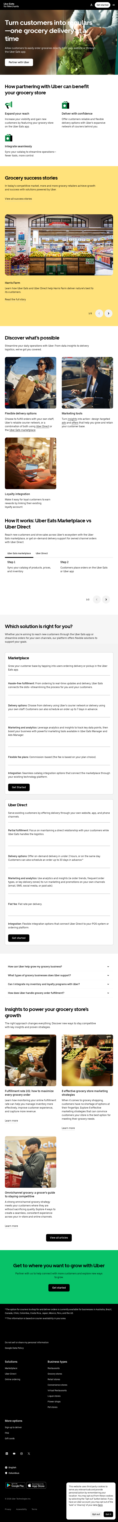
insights (72, 418)
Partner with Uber (19, 62)
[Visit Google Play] (15, 1485)
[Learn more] (30, 1060)
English (12, 1467)
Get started (102, 5)
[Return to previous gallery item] (99, 313)
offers (75, 422)
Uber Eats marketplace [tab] (19, 553)
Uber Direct (42, 426)
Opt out (96, 1514)
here (100, 1505)
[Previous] (97, 599)
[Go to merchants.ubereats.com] (11, 5)
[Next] (106, 599)
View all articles (59, 1237)
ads (64, 422)
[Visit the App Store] (36, 1485)
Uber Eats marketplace (22, 430)
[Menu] (113, 5)
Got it (108, 1514)
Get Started (19, 787)
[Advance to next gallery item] (108, 313)
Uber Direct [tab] (42, 553)
